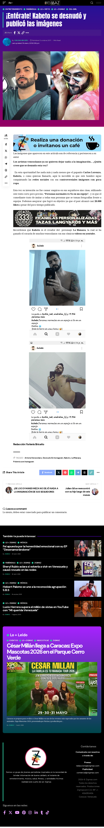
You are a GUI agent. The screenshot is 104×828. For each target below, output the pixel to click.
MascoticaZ (43, 640)
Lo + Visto (45, 9)
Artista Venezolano (33, 458)
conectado (31, 512)
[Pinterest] (23, 812)
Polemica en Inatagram (23, 461)
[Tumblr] (42, 812)
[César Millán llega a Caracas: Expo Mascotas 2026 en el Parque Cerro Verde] (52, 689)
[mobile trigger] (5, 3)
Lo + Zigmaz (59, 9)
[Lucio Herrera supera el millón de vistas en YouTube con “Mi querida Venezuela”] (87, 609)
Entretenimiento (13, 9)
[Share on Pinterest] (65, 472)
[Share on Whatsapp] (6, 157)
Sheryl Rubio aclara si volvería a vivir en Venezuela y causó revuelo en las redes (35, 568)
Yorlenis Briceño (21, 40)
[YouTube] (17, 812)
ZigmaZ (11, 725)
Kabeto (67, 458)
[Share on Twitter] (19, 33)
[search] (92, 3)
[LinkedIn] (36, 812)
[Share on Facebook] (15, 33)
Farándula (31, 9)
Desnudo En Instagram (53, 458)
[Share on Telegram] (6, 164)
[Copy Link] (23, 33)
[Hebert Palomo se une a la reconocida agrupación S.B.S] (87, 589)
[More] (27, 33)
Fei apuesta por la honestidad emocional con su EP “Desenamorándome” (35, 548)
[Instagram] (30, 812)
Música (23, 542)
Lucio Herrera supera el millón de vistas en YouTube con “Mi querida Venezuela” (36, 608)
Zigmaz (56, 640)
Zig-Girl (73, 9)
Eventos (13, 640)
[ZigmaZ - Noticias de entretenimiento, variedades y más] (52, 3)
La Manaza (76, 458)
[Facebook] (4, 812)
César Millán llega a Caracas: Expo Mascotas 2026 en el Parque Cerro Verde (45, 651)
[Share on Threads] (6, 170)
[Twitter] (10, 812)
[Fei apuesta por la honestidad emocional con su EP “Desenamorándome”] (87, 548)
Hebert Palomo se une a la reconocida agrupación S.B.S (34, 588)
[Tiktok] (47, 812)
